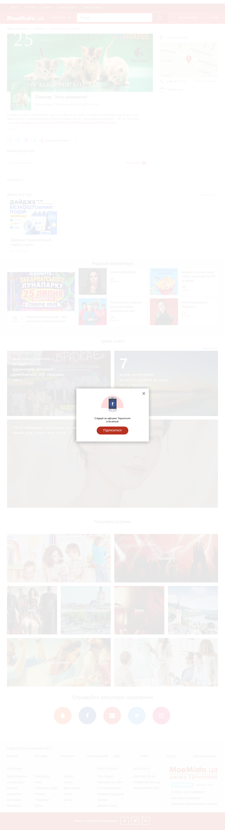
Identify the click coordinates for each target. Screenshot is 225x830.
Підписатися (112, 430)
